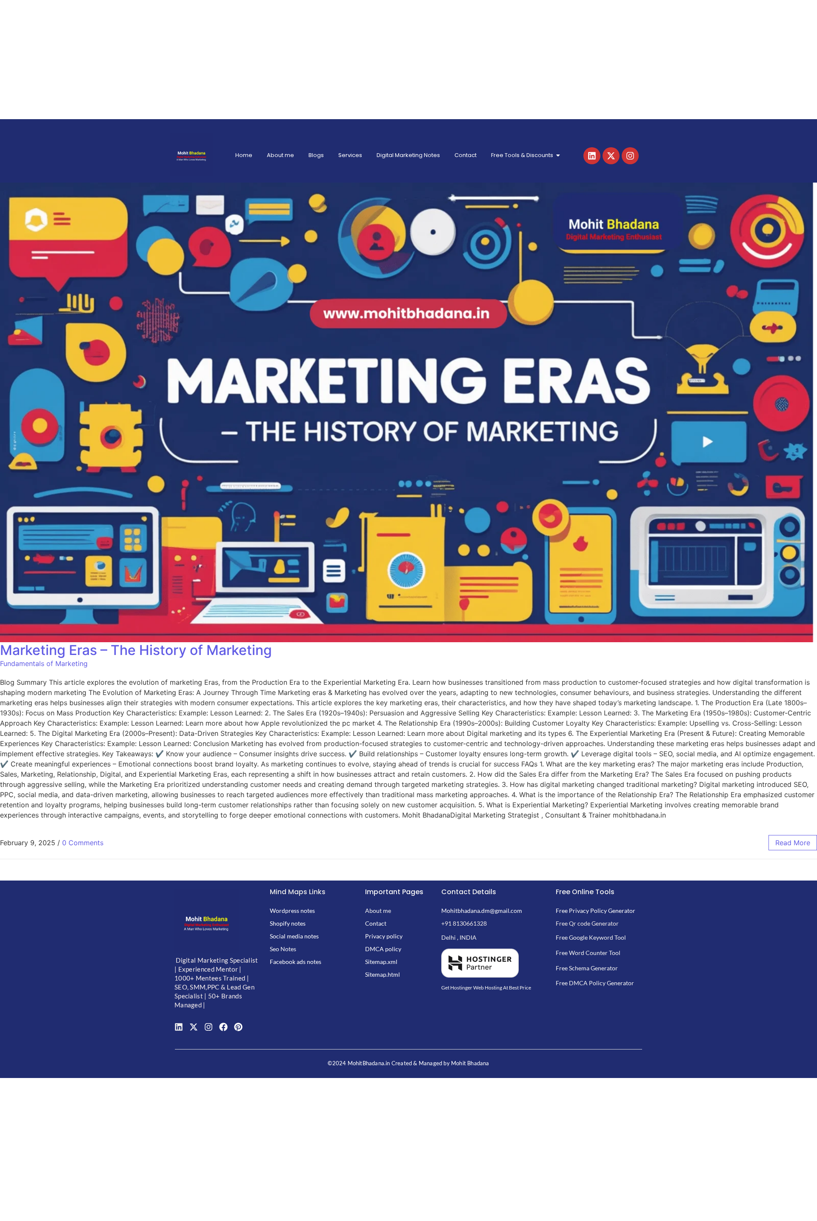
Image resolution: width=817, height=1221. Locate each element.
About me (280, 155)
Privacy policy (384, 936)
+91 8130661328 (464, 923)
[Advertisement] (255, 59)
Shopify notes (288, 923)
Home (243, 155)
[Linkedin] (591, 155)
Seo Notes (283, 948)
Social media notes (294, 936)
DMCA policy (383, 948)
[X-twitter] (611, 155)
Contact (465, 155)
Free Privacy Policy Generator (595, 910)
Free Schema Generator (587, 968)
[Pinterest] (238, 1027)
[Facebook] (223, 1027)
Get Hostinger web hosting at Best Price (486, 987)
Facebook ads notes (295, 961)
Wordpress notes (292, 910)
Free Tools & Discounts (522, 155)
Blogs (316, 155)
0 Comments (82, 842)
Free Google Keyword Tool (591, 937)
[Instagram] (630, 155)
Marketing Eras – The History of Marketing (136, 650)
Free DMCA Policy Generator (595, 983)
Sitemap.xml (381, 961)
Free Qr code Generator (587, 923)
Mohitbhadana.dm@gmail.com (481, 910)
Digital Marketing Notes (408, 155)
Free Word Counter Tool (588, 952)
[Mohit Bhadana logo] (191, 154)
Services (350, 155)
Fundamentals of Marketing (44, 663)
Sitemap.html (382, 974)
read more (792, 842)
